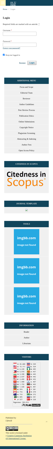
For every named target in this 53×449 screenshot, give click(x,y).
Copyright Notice (26, 127)
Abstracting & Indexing (26, 139)
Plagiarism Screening (26, 133)
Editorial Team (26, 93)
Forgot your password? (11, 48)
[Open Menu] (3, 3)
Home (5, 9)
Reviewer (26, 99)
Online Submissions (26, 122)
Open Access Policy (26, 150)
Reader (26, 332)
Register (22, 63)
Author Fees (26, 145)
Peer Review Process (26, 110)
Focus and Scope (26, 87)
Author (26, 338)
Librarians (26, 343)
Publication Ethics (26, 116)
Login (31, 63)
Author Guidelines (26, 104)
